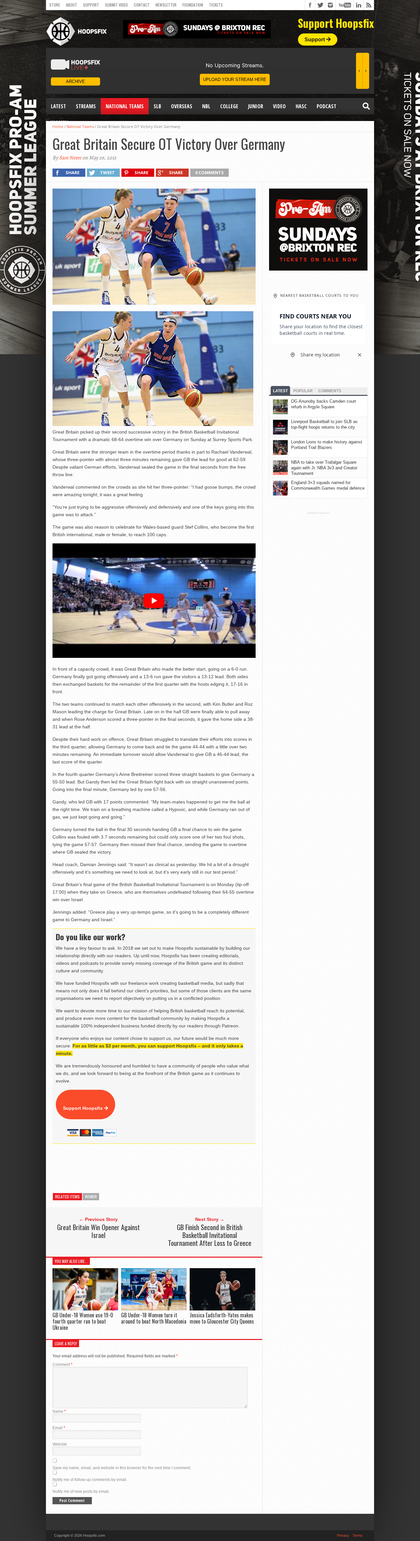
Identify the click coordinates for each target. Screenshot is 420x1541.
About (71, 5)
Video (279, 106)
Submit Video (116, 5)
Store (54, 5)
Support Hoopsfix (83, 1108)
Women (59, 122)
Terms (357, 1535)
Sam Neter (70, 157)
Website (59, 1444)
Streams (86, 106)
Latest (58, 106)
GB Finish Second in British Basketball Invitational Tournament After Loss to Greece (209, 1235)
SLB (157, 106)
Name (59, 1411)
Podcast (326, 106)
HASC (301, 106)
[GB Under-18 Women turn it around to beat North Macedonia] (154, 1308)
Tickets (216, 5)
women (91, 1196)
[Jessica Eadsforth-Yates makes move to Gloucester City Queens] (222, 1308)
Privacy (343, 1535)
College (229, 106)
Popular (303, 391)
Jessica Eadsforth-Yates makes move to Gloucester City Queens (222, 1318)
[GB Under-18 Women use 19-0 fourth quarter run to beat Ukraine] (85, 1308)
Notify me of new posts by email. (81, 1491)
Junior (255, 106)
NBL (206, 106)
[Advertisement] (171, 1168)
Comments (329, 391)
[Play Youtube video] (154, 600)
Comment (62, 1364)
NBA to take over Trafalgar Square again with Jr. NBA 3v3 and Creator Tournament (324, 468)
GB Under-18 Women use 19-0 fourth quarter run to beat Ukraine (82, 1321)
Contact (142, 5)
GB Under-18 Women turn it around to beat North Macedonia (153, 1318)
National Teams (125, 106)
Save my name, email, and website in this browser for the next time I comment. (121, 1468)
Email (58, 1428)
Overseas (181, 106)
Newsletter (166, 5)
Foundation (192, 5)
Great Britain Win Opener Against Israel (98, 1231)
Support (91, 5)
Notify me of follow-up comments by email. (89, 1479)
